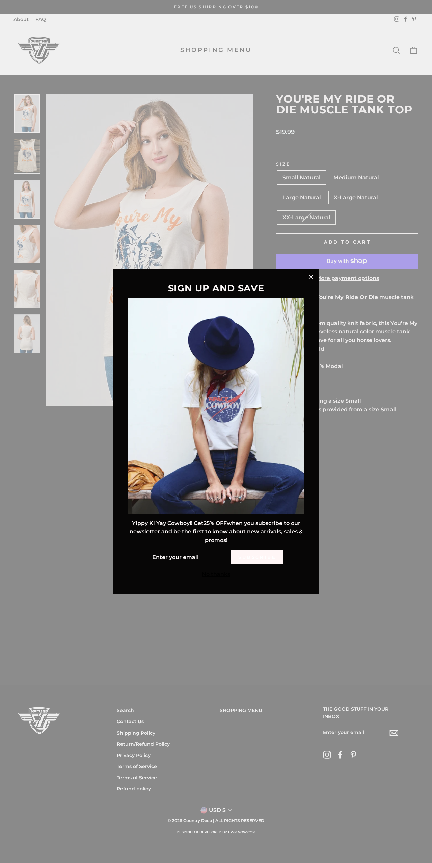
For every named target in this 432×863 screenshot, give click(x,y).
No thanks (216, 574)
